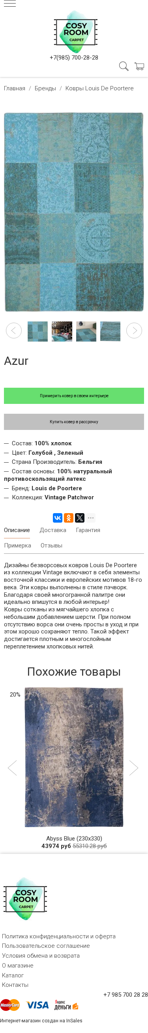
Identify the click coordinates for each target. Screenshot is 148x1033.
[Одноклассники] (68, 518)
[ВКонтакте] (57, 518)
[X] (79, 518)
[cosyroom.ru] (74, 30)
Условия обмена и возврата (41, 955)
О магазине (18, 965)
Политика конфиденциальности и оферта (59, 936)
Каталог (13, 975)
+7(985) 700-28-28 (74, 57)
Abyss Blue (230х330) (74, 838)
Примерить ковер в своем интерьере (74, 396)
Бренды (45, 88)
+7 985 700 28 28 (125, 994)
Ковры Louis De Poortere (100, 88)
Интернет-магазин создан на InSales (41, 1021)
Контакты (15, 984)
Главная (14, 88)
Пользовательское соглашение (46, 945)
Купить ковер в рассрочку (74, 422)
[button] (14, 330)
